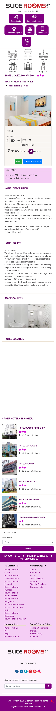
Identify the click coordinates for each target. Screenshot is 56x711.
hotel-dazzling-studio (18, 86)
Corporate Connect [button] (34, 18)
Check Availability (33, 161)
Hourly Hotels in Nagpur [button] (15, 619)
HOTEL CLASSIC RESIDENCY (32, 428)
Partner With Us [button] (11, 628)
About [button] (33, 570)
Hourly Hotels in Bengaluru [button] (11, 600)
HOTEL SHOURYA (26, 464)
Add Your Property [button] (14, 30)
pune (32, 82)
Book (18, 161)
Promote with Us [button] (11, 637)
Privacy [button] (33, 631)
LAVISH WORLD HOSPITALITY (32, 517)
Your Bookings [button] (36, 578)
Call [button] (26, 41)
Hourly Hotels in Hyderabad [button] (11, 614)
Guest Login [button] (16, 18)
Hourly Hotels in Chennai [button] (11, 571)
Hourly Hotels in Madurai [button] (11, 582)
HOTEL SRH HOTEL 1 (28, 481)
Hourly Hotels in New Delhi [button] (13, 608)
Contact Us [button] (35, 572)
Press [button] (7, 631)
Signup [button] (33, 581)
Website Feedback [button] (38, 584)
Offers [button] (30, 30)
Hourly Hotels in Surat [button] (14, 604)
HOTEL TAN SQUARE (28, 446)
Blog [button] (6, 634)
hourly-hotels (20, 82)
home (7, 82)
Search (28, 549)
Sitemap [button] (34, 637)
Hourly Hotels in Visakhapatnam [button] (11, 577)
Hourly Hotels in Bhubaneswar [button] (11, 594)
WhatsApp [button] (42, 30)
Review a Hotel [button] (36, 587)
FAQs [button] (32, 575)
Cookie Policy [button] (36, 634)
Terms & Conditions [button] (39, 628)
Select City (7, 537)
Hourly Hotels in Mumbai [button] (11, 588)
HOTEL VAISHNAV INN (29, 499)
